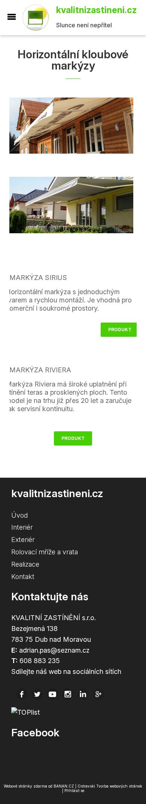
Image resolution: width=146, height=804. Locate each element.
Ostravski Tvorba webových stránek (109, 786)
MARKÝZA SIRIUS (38, 277)
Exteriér (23, 539)
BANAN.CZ (64, 786)
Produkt (119, 329)
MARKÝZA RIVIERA (40, 370)
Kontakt (22, 576)
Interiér (22, 527)
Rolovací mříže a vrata (44, 552)
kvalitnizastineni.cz (39, 17)
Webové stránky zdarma (25, 786)
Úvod (19, 515)
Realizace (25, 564)
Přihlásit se (74, 790)
